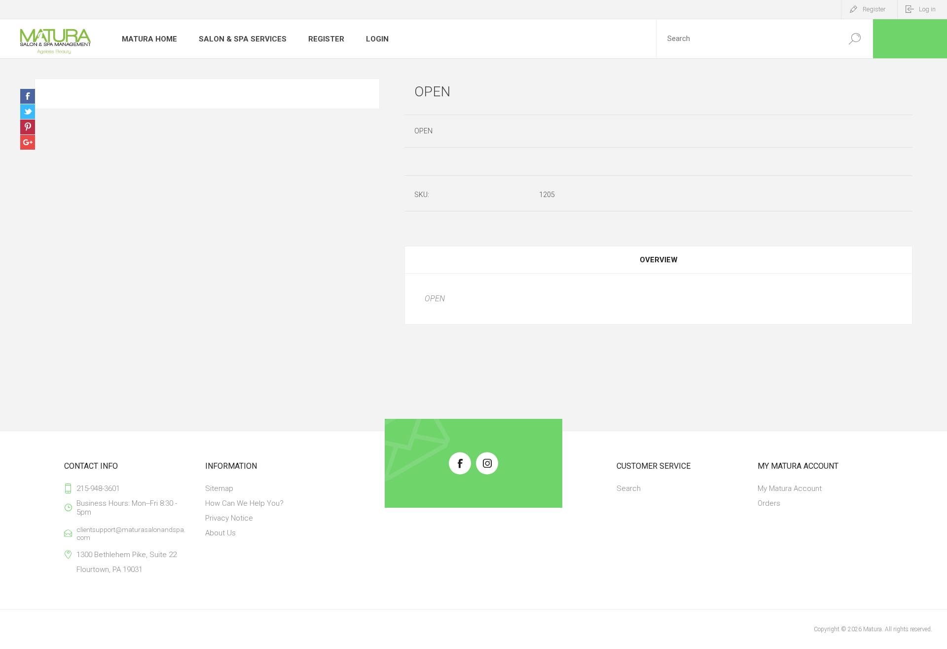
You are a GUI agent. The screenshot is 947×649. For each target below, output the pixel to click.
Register (874, 9)
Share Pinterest (27, 127)
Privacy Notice (229, 518)
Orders (769, 503)
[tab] (658, 260)
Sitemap (219, 488)
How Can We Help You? (244, 503)
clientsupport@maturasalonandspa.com (130, 533)
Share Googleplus (27, 142)
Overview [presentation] (659, 259)
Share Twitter (27, 111)
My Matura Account (790, 488)
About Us (220, 532)
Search (629, 488)
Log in (927, 9)
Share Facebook (27, 96)
